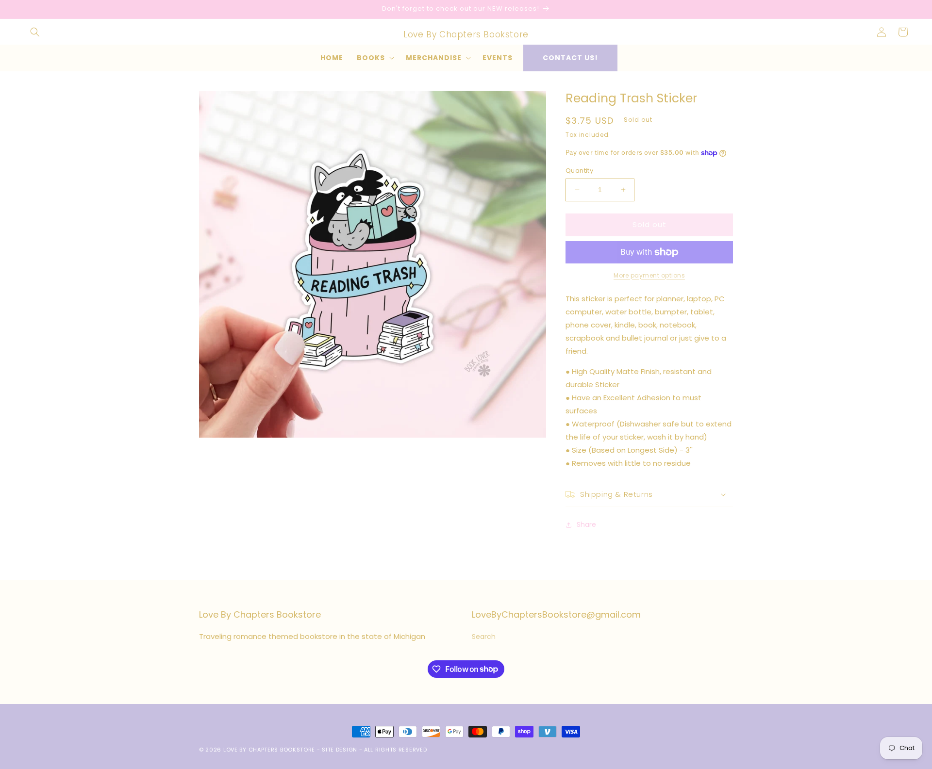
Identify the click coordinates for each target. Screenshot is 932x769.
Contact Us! (570, 58)
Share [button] (586, 524)
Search (484, 636)
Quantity (579, 170)
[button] (35, 32)
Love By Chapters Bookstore (269, 749)
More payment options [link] (649, 275)
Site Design (339, 749)
